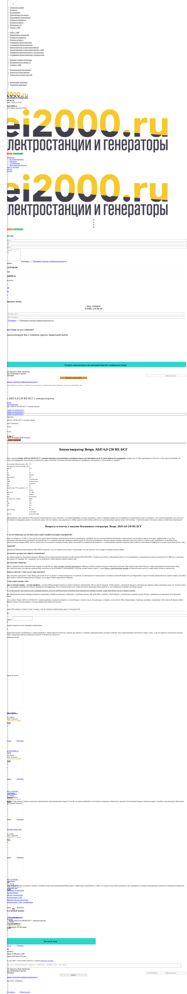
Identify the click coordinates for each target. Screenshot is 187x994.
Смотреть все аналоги (9, 794)
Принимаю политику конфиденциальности (50, 261)
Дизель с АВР (15, 27)
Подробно (20, 741)
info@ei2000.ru (11, 106)
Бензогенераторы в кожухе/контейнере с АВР (27, 50)
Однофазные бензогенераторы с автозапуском (27, 55)
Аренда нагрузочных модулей (21, 75)
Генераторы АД (16, 25)
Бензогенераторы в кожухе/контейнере (24, 47)
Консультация (25, 437)
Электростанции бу (12, 77)
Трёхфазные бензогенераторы (21, 42)
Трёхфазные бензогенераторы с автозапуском (27, 52)
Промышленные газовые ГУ (20, 62)
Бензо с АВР (14, 32)
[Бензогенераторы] (3, 8)
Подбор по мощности (18, 20)
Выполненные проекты (18, 165)
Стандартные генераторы (13, 890)
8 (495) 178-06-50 (7, 100)
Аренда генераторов (13, 67)
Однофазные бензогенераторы (21, 45)
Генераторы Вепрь (10, 893)
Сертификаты (15, 163)
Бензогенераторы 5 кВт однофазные (18, 902)
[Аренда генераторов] (3, 18)
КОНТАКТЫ (10, 89)
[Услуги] (3, 34)
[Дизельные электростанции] (3, 2)
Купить (17, 437)
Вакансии (13, 161)
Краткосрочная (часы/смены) (20, 70)
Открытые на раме (17, 8)
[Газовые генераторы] (3, 13)
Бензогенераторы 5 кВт (12, 897)
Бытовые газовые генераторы (21, 60)
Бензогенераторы (12, 30)
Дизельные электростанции (16, 5)
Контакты (8, 171)
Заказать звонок (9, 992)
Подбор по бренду (17, 23)
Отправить (25, 261)
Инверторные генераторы (19, 35)
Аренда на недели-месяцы (19, 72)
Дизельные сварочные (18, 85)
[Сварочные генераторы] (3, 28)
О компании (9, 157)
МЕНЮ (94, 223)
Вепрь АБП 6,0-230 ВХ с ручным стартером (10, 792)
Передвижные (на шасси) (19, 15)
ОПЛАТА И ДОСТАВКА (15, 87)
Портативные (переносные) (20, 18)
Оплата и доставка (12, 167)
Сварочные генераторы (14, 80)
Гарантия (8, 169)
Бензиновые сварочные (18, 82)
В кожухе (13, 10)
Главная (8, 402)
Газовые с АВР (15, 65)
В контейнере (15, 13)
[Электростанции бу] (3, 23)
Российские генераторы (13, 895)
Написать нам (18, 154)
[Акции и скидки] (3, 39)
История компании (17, 159)
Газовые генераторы (13, 57)
